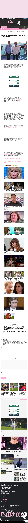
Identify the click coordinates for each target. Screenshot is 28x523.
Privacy (0, 519)
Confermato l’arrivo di (9, 70)
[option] (14, 425)
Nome (2, 369)
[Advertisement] (14, 12)
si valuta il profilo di (17, 99)
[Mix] (13, 165)
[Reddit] (8, 165)
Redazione (8, 18)
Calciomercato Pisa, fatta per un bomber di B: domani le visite (8, 501)
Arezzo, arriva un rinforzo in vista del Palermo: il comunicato (5, 393)
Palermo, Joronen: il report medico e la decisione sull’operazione (9, 472)
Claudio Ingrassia (3, 38)
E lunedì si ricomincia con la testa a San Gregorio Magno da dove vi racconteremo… (9, 328)
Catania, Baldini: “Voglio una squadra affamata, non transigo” (19, 327)
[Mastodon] (12, 165)
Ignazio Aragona (7, 495)
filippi (12, 325)
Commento (3, 359)
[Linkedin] (9, 165)
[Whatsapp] (15, 165)
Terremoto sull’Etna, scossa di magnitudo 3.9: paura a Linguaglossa (23, 474)
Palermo (14, 325)
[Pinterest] (10, 165)
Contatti (14, 18)
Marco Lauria (7, 496)
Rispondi (4, 337)
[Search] (18, 28)
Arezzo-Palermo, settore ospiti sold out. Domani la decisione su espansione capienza (7, 467)
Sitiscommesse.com (14, 414)
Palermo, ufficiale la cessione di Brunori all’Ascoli (13, 393)
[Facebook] (5, 165)
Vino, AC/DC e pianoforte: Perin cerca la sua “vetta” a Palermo (11, 431)
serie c (16, 325)
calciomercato (7, 325)
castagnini (10, 325)
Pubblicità (11, 18)
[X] (6, 165)
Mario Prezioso (19, 125)
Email (2, 372)
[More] (16, 165)
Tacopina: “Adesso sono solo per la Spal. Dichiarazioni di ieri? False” (13, 158)
